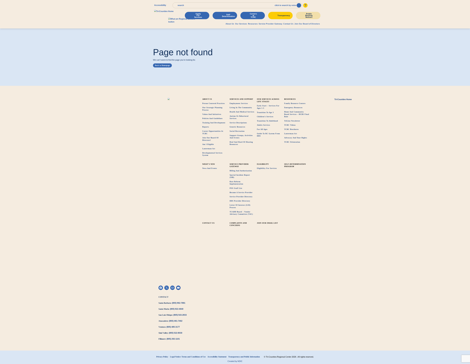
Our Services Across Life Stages (268, 100)
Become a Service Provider (241, 192)
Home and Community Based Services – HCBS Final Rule (296, 114)
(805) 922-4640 (176, 309)
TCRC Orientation (292, 142)
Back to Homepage (162, 65)
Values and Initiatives (211, 114)
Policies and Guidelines (212, 118)
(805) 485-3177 (173, 327)
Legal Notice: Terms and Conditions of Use (188, 357)
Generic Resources (237, 127)
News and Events (209, 168)
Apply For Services (198, 15)
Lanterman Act (208, 149)
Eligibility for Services (267, 168)
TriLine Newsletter (292, 121)
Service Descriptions (238, 123)
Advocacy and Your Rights (295, 138)
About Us (230, 24)
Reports (205, 127)
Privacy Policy (162, 357)
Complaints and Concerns (238, 224)
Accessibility (160, 5)
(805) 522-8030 (175, 333)
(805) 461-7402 (175, 321)
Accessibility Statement (216, 357)
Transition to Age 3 (265, 112)
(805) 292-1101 (173, 339)
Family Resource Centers (295, 103)
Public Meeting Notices (309, 15)
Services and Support (241, 99)
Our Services (241, 24)
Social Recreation (237, 131)
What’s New (208, 164)
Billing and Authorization (241, 171)
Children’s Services (265, 117)
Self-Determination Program (295, 165)
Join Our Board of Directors (307, 24)
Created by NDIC (235, 361)
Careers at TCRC (253, 15)
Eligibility (263, 164)
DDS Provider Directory (240, 201)
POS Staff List (236, 188)
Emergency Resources (293, 108)
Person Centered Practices (213, 103)
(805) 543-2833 (180, 315)
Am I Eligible (208, 144)
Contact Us (288, 24)
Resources (253, 24)
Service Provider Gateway (270, 24)
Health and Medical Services (242, 112)
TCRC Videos (290, 125)
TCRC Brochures (291, 129)
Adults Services (263, 125)
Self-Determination (228, 15)
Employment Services (239, 103)
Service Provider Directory (241, 197)
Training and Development (213, 123)
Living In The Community (241, 108)
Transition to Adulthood (267, 121)
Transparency (283, 15)
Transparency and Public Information (244, 357)
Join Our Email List (267, 223)
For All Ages (262, 129)
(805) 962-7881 (178, 303)
